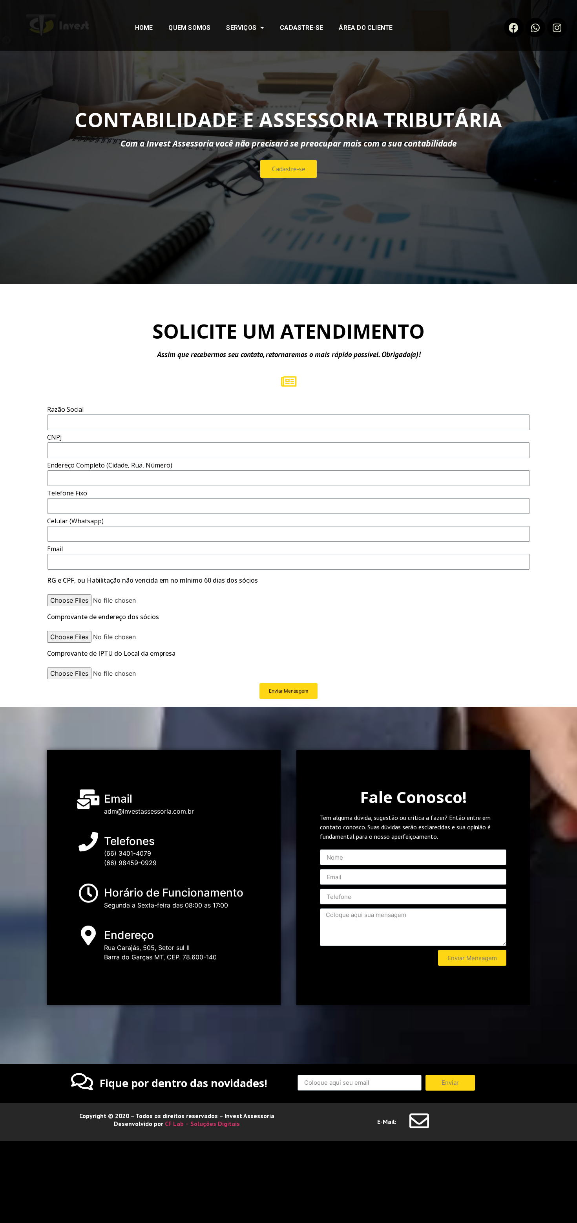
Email (55, 549)
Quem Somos (189, 27)
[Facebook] (514, 27)
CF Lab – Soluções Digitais (201, 1124)
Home (144, 27)
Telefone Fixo (67, 493)
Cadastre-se (301, 27)
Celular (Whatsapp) (75, 521)
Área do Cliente (366, 27)
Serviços (241, 27)
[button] (288, 169)
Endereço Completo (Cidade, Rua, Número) (109, 465)
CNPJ (54, 438)
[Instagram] (557, 27)
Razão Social (65, 410)
